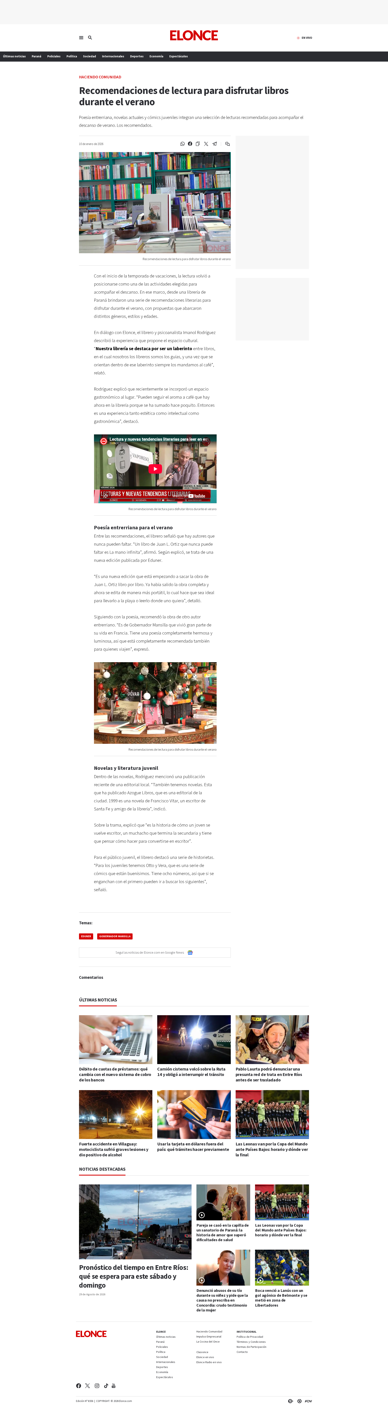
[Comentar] (225, 144)
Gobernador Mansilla (115, 936)
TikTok (106, 1386)
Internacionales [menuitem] (113, 56)
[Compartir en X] (206, 144)
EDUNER (86, 936)
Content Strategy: (289, 1401)
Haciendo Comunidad (100, 77)
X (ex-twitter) (87, 1386)
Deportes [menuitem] (136, 56)
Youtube (113, 1386)
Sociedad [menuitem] (89, 56)
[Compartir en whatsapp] (182, 144)
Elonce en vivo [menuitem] (205, 1357)
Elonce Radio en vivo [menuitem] (209, 1362)
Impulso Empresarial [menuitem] (208, 1337)
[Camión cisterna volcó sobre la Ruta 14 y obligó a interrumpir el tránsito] (194, 1039)
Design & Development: (307, 1401)
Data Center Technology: (298, 1401)
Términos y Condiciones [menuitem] (251, 1342)
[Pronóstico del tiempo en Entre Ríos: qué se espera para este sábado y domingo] (135, 1221)
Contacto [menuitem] (242, 1352)
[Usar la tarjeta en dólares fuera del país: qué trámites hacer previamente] (194, 1114)
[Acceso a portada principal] (194, 35)
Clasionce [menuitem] (202, 1352)
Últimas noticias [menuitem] (14, 56)
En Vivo (307, 38)
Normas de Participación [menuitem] (252, 1347)
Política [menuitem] (71, 56)
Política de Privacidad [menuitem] (250, 1337)
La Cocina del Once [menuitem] (208, 1342)
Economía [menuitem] (156, 56)
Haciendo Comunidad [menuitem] (209, 1331)
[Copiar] (197, 144)
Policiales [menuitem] (53, 56)
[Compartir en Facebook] (190, 144)
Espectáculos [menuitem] (178, 56)
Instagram (97, 1386)
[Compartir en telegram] (214, 144)
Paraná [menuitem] (36, 56)
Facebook (78, 1386)
